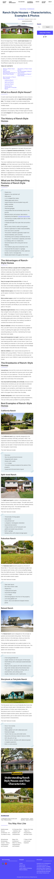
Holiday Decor (44, 2)
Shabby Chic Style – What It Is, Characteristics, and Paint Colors (28, 832)
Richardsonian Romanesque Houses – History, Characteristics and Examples (5, 843)
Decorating (21, 1)
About (50, 1)
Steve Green (21, 19)
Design (37, 1)
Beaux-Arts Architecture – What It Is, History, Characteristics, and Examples (16, 843)
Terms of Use (22, 865)
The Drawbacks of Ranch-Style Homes (24, 75)
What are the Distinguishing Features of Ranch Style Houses (10, 73)
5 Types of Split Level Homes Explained (28, 841)
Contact (21, 863)
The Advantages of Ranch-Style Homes (25, 72)
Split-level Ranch (9, 82)
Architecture (30, 9)
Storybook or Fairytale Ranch (10, 88)
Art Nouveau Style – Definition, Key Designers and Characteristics (17, 832)
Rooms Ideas (4, 2)
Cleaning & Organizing (30, 2)
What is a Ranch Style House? (9, 69)
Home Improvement (12, 2)
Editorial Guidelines (23, 869)
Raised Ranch (8, 86)
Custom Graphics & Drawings (25, 868)
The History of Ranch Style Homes (25, 69)
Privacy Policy (22, 866)
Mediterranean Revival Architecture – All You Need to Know (5, 832)
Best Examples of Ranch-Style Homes (9, 77)
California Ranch (9, 80)
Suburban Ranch (9, 84)
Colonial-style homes (24, 216)
